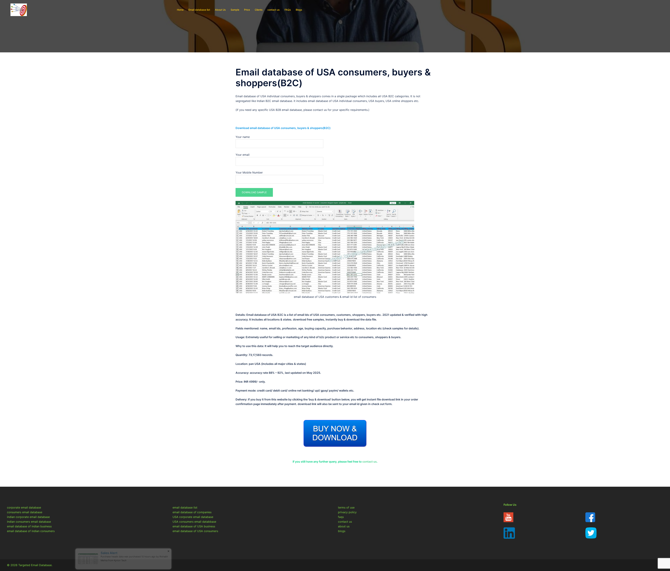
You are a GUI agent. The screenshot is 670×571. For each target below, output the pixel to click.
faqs (341, 517)
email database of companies (192, 512)
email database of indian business (29, 526)
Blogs (299, 9)
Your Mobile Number (249, 172)
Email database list (199, 9)
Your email (243, 154)
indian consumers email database (29, 521)
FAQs (288, 9)
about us (343, 526)
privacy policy (347, 512)
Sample (235, 9)
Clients (259, 9)
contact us (273, 9)
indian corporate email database (28, 517)
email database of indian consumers (31, 531)
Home (180, 9)
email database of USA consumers (195, 531)
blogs (341, 531)
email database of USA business (194, 526)
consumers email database (24, 512)
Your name (243, 137)
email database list (185, 507)
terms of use (346, 507)
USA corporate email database (193, 517)
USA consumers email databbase (194, 521)
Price (247, 9)
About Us (220, 9)
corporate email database (24, 507)
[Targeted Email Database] (18, 9)
